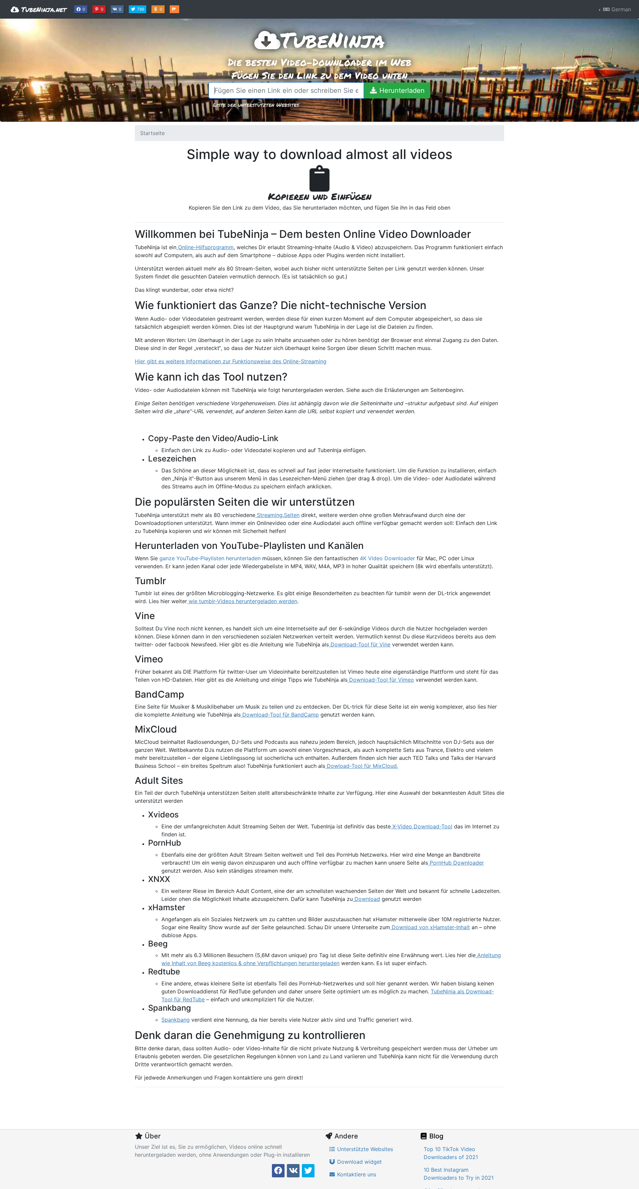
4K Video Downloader (387, 558)
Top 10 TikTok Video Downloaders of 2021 (451, 1153)
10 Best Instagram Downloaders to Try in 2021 (459, 1173)
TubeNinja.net (42, 9)
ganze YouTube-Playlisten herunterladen (210, 558)
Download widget (358, 1161)
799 (141, 9)
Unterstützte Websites (364, 1149)
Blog (435, 1136)
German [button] (620, 9)
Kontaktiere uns (355, 1174)
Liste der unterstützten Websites (256, 104)
